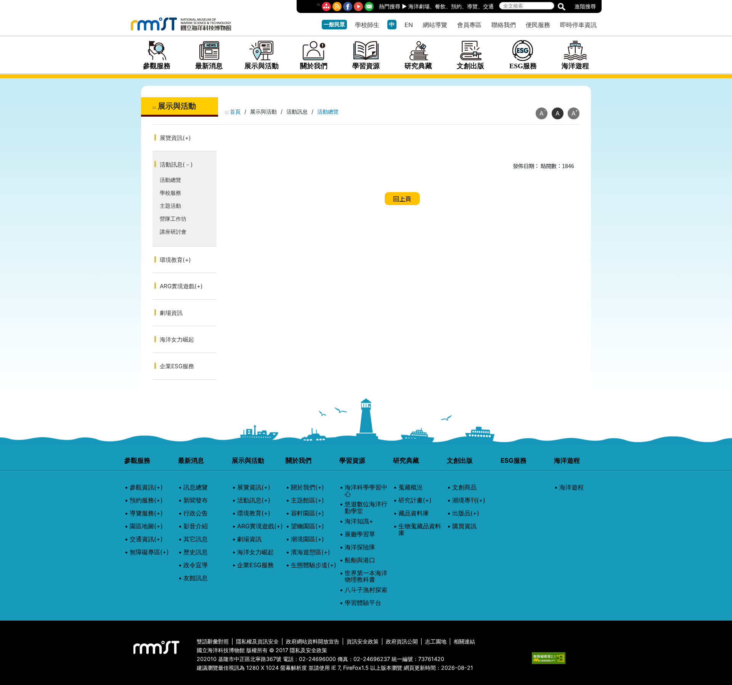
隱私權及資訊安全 (257, 641)
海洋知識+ (359, 521)
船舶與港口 (360, 560)
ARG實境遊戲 (181, 286)
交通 (488, 6)
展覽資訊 (175, 137)
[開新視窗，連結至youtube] (358, 6)
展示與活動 (261, 66)
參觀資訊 (146, 487)
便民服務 (538, 25)
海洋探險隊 (360, 547)
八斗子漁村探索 (366, 590)
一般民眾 (334, 24)
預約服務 (146, 500)
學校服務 (170, 192)
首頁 (235, 111)
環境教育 (175, 259)
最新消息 (209, 66)
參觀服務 (156, 66)
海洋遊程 (575, 66)
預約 (456, 6)
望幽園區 (307, 526)
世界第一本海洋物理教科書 (366, 576)
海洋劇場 (419, 6)
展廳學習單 (360, 534)
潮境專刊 (468, 500)
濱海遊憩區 (310, 552)
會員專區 (469, 25)
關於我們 (313, 66)
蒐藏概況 (410, 487)
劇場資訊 (171, 312)
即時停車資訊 (578, 25)
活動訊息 (176, 164)
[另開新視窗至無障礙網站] (548, 657)
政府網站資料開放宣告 (312, 641)
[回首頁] (181, 23)
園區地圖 (146, 526)
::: (318, 4)
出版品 (465, 513)
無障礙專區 (149, 552)
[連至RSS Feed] (337, 6)
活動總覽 (170, 179)
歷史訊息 (195, 552)
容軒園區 (307, 513)
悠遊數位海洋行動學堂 (366, 507)
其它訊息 (195, 539)
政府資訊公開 (402, 641)
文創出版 (470, 66)
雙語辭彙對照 (213, 641)
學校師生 (367, 25)
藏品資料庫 (413, 513)
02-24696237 (371, 659)
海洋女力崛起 (177, 339)
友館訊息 (195, 578)
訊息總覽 (195, 487)
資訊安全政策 (363, 641)
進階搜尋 (585, 6)
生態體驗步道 (313, 565)
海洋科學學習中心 (366, 490)
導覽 (472, 6)
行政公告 (195, 513)
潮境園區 (307, 539)
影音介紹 (195, 526)
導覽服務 (146, 513)
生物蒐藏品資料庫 (419, 529)
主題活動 (170, 205)
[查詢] (561, 6)
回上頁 (402, 198)
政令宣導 (195, 565)
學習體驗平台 (363, 603)
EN (409, 25)
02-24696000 (317, 659)
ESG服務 (523, 66)
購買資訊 (464, 526)
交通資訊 (146, 539)
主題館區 (307, 500)
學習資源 (366, 66)
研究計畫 (415, 500)
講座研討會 (173, 231)
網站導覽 (435, 25)
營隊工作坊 (173, 218)
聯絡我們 (503, 25)
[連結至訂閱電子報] (369, 6)
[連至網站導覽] (326, 6)
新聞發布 (195, 500)
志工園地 (435, 641)
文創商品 (464, 487)
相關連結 (464, 641)
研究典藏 (418, 66)
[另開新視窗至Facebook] (347, 6)
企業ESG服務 (177, 366)
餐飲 (440, 6)
